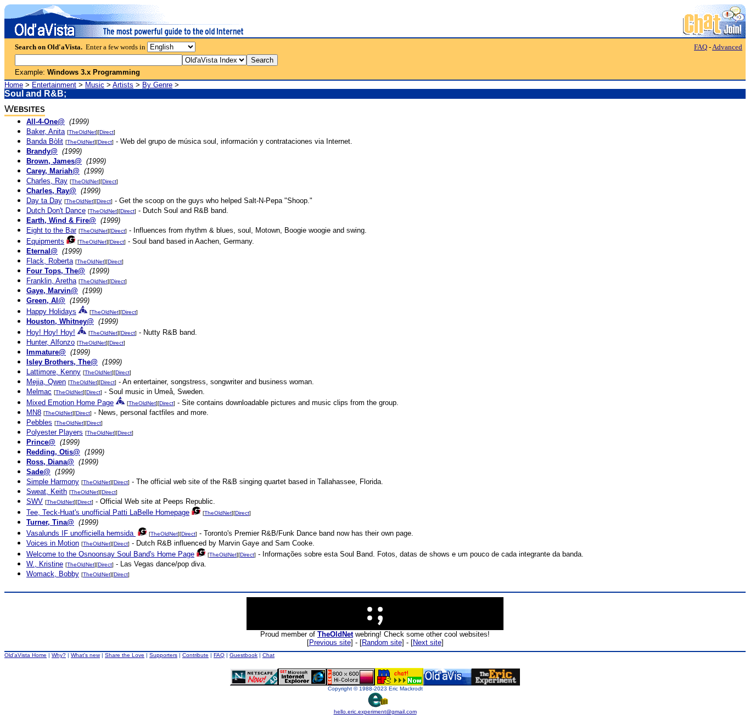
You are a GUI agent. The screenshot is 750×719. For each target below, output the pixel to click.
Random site (382, 642)
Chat (268, 655)
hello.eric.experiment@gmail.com (375, 712)
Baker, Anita (45, 131)
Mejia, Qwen (46, 382)
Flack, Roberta (49, 261)
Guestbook (244, 655)
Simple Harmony (52, 482)
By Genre (157, 85)
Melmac (39, 391)
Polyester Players (54, 432)
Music (94, 85)
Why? (59, 655)
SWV (34, 501)
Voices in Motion (52, 543)
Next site (427, 642)
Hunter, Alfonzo (50, 342)
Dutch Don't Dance (56, 210)
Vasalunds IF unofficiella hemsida (81, 533)
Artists (123, 85)
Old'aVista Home (25, 655)
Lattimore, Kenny (53, 372)
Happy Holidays (51, 311)
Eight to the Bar (51, 230)
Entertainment (54, 85)
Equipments (45, 241)
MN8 (33, 412)
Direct (106, 132)
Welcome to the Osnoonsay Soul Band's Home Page (110, 554)
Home (13, 85)
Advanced (727, 47)
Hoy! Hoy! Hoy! (50, 332)
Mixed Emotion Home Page (70, 402)
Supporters (163, 655)
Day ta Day (44, 200)
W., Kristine (44, 564)
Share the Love (124, 655)
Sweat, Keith (46, 491)
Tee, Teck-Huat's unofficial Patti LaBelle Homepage (107, 512)
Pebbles (39, 422)
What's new (85, 655)
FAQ (700, 47)
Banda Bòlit (44, 141)
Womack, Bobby (52, 574)
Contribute (195, 655)
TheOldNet (82, 132)
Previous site (330, 642)
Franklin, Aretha (51, 281)
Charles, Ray (47, 181)
